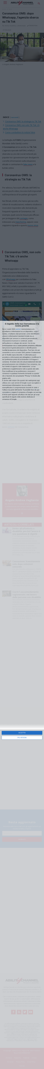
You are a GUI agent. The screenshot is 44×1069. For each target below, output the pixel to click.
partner (18, 329)
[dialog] (22, 695)
